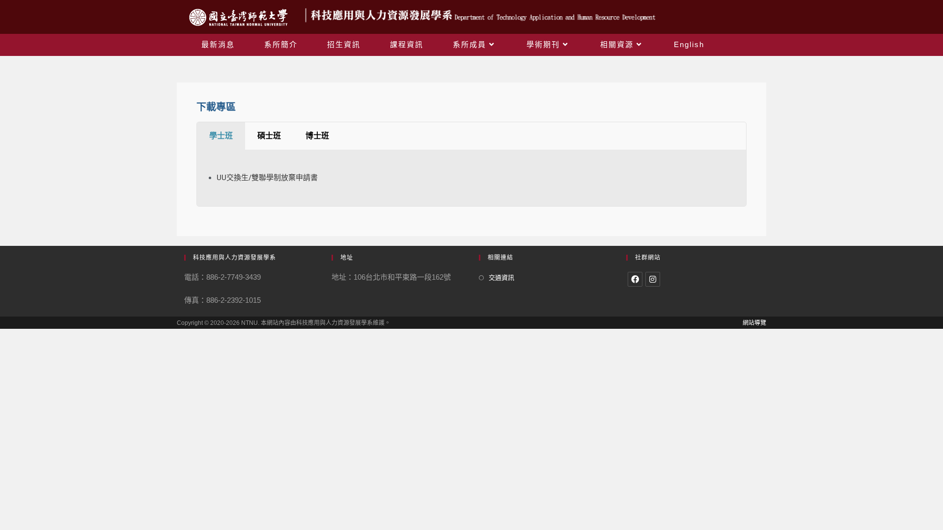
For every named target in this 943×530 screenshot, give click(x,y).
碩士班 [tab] (269, 135)
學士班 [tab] (221, 135)
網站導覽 (754, 322)
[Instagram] (652, 279)
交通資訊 (501, 277)
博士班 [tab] (317, 135)
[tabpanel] (471, 178)
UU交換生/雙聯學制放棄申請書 (267, 177)
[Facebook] (635, 279)
